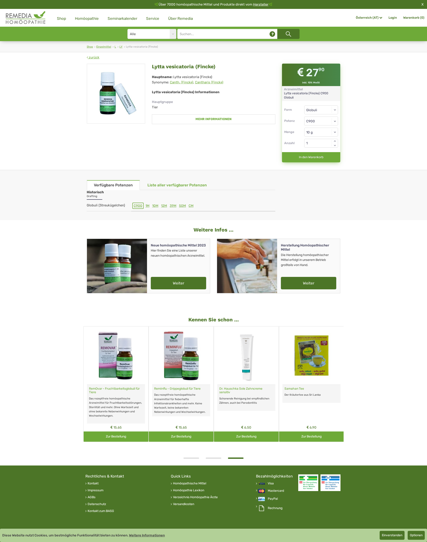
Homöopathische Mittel (189, 483)
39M (173, 206)
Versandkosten (183, 504)
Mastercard (276, 490)
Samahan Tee (294, 389)
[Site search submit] (288, 34)
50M (182, 206)
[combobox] (321, 121)
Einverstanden (392, 535)
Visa (271, 483)
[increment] (335, 141)
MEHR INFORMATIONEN (213, 119)
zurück (93, 57)
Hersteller (260, 4)
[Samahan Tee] (311, 355)
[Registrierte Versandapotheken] (308, 482)
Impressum (95, 490)
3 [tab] (236, 458)
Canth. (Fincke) (181, 82)
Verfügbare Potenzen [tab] (113, 185)
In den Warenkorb (311, 157)
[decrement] (335, 145)
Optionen (416, 535)
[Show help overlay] (272, 34)
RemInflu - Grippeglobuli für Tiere (177, 389)
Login (393, 18)
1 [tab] (191, 458)
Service (152, 18)
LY (121, 46)
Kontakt (93, 483)
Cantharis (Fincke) (209, 82)
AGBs (91, 497)
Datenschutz (97, 504)
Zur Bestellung (116, 436)
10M (155, 206)
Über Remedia (180, 18)
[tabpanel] (246, 384)
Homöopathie (87, 18)
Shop (61, 18)
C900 (138, 206)
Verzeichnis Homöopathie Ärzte (195, 497)
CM (191, 206)
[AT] (25, 17)
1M (147, 206)
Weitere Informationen (147, 535)
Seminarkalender (122, 18)
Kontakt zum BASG (101, 511)
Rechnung (275, 508)
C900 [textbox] (310, 121)
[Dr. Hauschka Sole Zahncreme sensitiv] (246, 355)
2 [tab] (213, 458)
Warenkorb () (413, 18)
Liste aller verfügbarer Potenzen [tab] (177, 185)
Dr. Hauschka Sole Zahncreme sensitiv (240, 390)
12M (164, 206)
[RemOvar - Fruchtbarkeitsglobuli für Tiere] (116, 355)
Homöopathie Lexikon (188, 490)
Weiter (178, 283)
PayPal (273, 498)
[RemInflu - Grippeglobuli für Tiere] (181, 355)
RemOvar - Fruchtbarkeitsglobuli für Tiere (114, 390)
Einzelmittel (103, 46)
